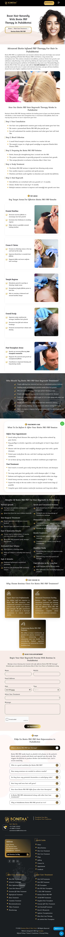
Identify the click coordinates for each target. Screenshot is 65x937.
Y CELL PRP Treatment (44, 891)
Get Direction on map (13, 854)
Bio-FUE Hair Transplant (44, 888)
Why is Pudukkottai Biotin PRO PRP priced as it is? (28, 802)
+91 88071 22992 (14, 828)
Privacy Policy (44, 933)
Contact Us (40, 863)
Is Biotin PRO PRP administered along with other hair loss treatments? (31, 796)
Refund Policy (21, 933)
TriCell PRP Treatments (44, 898)
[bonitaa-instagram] (13, 861)
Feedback (40, 869)
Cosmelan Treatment (15, 901)
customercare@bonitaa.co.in (17, 830)
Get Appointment (32, 726)
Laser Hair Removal (15, 888)
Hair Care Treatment (20, 28)
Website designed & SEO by (32, 931)
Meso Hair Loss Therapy (44, 916)
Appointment (48, 2)
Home (10, 28)
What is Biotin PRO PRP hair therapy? (24, 748)
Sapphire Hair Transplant (45, 901)
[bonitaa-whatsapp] (62, 424)
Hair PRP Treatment (43, 882)
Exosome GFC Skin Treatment (17, 891)
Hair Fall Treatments (43, 879)
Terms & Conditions (32, 933)
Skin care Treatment (43, 851)
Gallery (39, 860)
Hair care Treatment (43, 854)
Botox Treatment (14, 898)
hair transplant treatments (19, 352)
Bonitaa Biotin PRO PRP (44, 895)
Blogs (39, 857)
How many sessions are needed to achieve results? (29, 771)
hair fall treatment (39, 65)
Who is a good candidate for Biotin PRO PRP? (27, 765)
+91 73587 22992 (14, 826)
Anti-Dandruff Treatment (44, 907)
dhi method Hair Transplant (45, 919)
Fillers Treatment (14, 907)
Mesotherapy (13, 910)
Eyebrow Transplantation (44, 913)
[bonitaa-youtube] (17, 861)
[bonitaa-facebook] (9, 861)
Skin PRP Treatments (15, 879)
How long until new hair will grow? (23, 783)
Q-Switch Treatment (15, 882)
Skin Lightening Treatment (17, 885)
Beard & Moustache (43, 910)
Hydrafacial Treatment (16, 895)
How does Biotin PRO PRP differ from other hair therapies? (31, 789)
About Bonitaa (41, 848)
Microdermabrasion (15, 904)
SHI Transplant (42, 885)
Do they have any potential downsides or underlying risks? (32, 777)
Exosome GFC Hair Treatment (46, 904)
